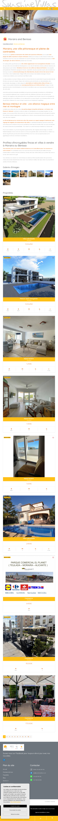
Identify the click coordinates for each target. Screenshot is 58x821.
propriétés (6, 775)
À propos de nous (8, 772)
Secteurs (5, 780)
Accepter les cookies (15, 806)
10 (28, 736)
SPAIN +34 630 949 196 (38, 769)
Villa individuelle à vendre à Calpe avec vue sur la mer (42, 808)
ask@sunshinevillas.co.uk (39, 773)
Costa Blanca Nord (8, 44)
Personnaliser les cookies (15, 810)
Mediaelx (53, 801)
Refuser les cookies (15, 814)
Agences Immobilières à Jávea (42, 812)
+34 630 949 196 (36, 776)
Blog (4, 778)
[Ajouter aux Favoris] (53, 197)
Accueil (5, 769)
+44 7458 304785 (37, 780)
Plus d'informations (15, 802)
